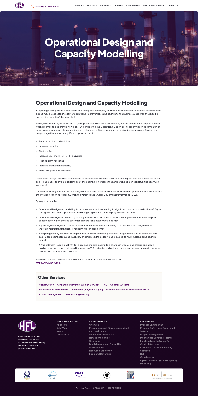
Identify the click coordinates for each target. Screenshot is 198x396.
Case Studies (133, 5)
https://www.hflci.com (48, 262)
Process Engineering (77, 294)
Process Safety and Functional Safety (127, 289)
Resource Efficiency (100, 350)
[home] (19, 5)
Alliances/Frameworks (101, 334)
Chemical (94, 324)
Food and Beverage (100, 353)
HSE (105, 284)
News (60, 331)
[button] (92, 5)
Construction (46, 284)
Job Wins (118, 5)
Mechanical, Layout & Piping (87, 289)
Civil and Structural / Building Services (78, 284)
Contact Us (172, 5)
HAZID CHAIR (98, 388)
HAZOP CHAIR (114, 388)
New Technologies (99, 337)
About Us (79, 5)
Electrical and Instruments (53, 289)
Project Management (51, 294)
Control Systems (119, 284)
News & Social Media (153, 5)
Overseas (94, 340)
